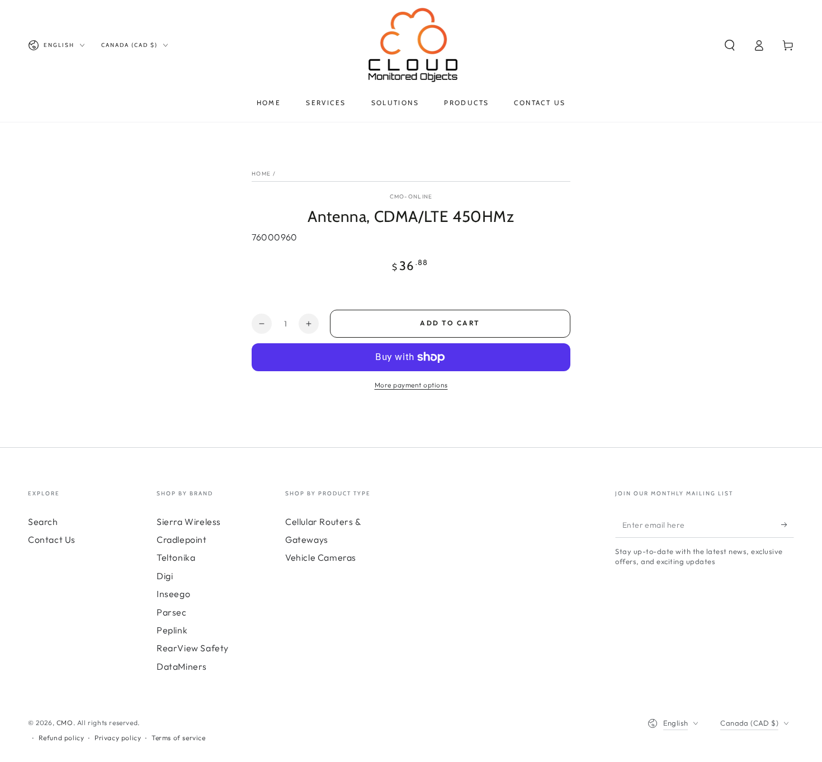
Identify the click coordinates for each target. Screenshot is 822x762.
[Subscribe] (787, 525)
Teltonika (176, 557)
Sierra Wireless (189, 521)
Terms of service (179, 737)
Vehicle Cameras (320, 557)
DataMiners (182, 666)
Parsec (172, 612)
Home (261, 173)
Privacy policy (118, 737)
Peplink (172, 630)
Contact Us (51, 539)
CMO (64, 722)
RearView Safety (193, 648)
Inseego (173, 593)
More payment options (411, 385)
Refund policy (61, 737)
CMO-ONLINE (411, 196)
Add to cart (450, 323)
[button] (729, 45)
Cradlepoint (182, 539)
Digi (165, 575)
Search (43, 521)
